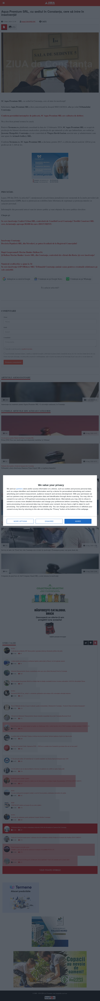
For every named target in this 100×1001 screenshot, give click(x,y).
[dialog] (50, 500)
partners (19, 489)
